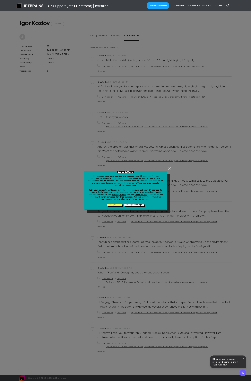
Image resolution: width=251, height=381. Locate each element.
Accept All (114, 205)
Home (30, 5)
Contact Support (158, 5)
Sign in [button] (218, 5)
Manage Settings (134, 205)
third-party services (105, 197)
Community (178, 5)
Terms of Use (141, 194)
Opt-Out (145, 199)
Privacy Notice (119, 194)
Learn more (131, 185)
